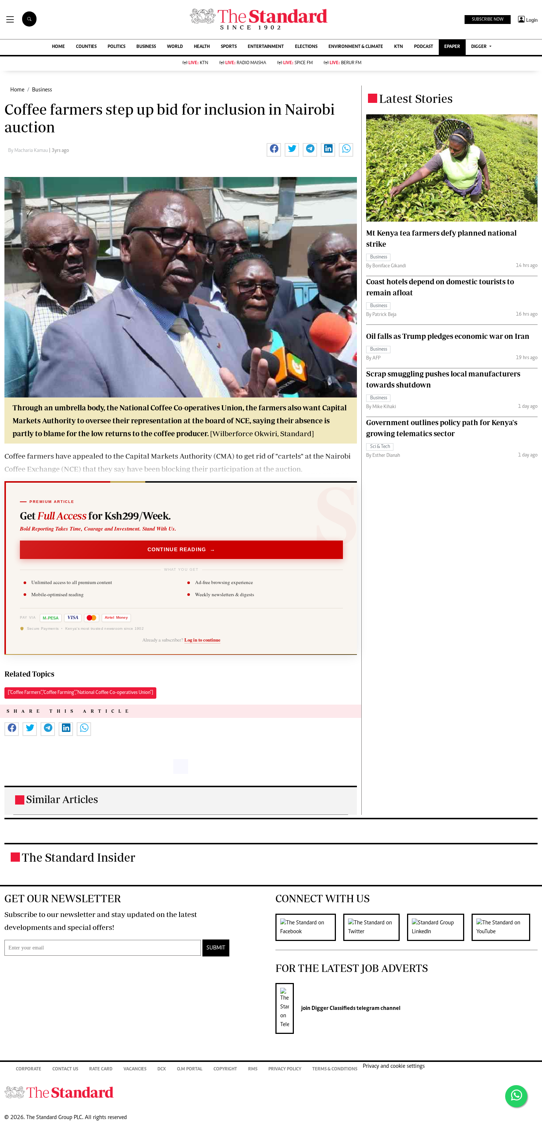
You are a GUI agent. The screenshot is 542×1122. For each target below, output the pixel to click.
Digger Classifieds (332, 1008)
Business (42, 90)
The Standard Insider (78, 857)
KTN (398, 47)
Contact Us (65, 1069)
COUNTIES (86, 47)
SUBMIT (215, 948)
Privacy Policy (284, 1069)
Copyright (225, 1069)
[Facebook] (309, 927)
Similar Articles (62, 799)
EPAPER (452, 47)
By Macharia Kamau (28, 150)
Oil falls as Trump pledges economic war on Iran (447, 336)
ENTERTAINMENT (266, 47)
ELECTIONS (306, 47)
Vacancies (135, 1069)
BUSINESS (146, 47)
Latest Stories (416, 98)
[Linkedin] (439, 927)
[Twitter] (375, 927)
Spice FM (298, 63)
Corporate (28, 1069)
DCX (161, 1069)
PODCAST (423, 47)
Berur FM (345, 63)
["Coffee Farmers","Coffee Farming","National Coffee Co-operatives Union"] (80, 692)
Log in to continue (202, 639)
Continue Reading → (181, 549)
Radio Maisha (245, 63)
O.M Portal (189, 1069)
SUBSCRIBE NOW (487, 19)
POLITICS (116, 47)
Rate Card (100, 1069)
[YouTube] (505, 927)
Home (17, 90)
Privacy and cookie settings (394, 1066)
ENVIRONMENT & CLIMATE (356, 47)
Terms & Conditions (334, 1069)
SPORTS (229, 47)
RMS (252, 1069)
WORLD (175, 47)
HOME (58, 47)
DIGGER (479, 47)
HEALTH (202, 47)
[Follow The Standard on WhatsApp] (516, 1096)
